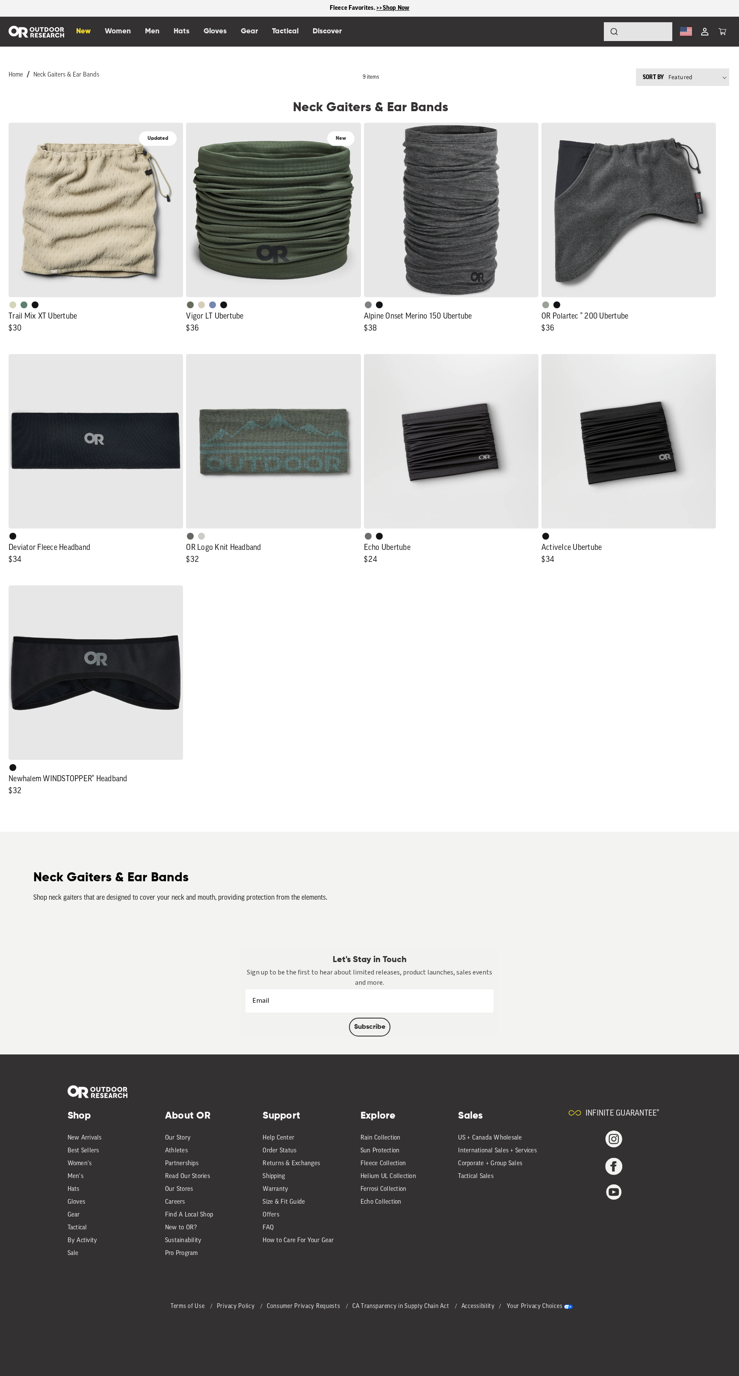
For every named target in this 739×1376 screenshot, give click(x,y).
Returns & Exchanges (291, 1163)
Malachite (24, 304)
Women (118, 31)
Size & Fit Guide (284, 1202)
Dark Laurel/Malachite (190, 536)
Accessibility (478, 1306)
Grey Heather (545, 304)
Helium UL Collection (388, 1176)
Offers (271, 1215)
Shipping (274, 1176)
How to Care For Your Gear (298, 1240)
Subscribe (369, 1027)
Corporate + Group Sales (490, 1163)
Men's (75, 1176)
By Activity (83, 1240)
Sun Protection (380, 1151)
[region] (369, 8)
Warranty (275, 1189)
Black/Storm (201, 536)
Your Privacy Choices (534, 1306)
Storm (368, 536)
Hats (74, 1189)
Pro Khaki (12, 304)
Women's (80, 1163)
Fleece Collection (383, 1163)
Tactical (77, 1228)
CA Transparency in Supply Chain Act (401, 1306)
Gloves (77, 1202)
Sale (73, 1253)
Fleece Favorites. (353, 8)
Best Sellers (83, 1151)
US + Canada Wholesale (490, 1138)
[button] (722, 31)
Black (35, 304)
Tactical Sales (476, 1176)
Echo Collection (381, 1202)
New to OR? (181, 1228)
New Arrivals (85, 1138)
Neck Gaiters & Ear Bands (66, 75)
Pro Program (181, 1253)
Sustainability (183, 1240)
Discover (327, 31)
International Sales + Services (497, 1151)
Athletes (176, 1151)
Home (16, 75)
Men (152, 31)
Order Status (279, 1151)
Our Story (178, 1138)
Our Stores (179, 1189)
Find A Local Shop (189, 1215)
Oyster (201, 304)
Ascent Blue (212, 304)
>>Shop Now (393, 8)
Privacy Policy (237, 1306)
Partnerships (181, 1163)
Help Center (278, 1138)
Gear (74, 1215)
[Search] (590, 31)
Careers (175, 1202)
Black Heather (368, 304)
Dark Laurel (190, 304)
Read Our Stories (187, 1176)
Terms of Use (188, 1306)
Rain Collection (381, 1138)
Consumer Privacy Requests (304, 1306)
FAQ (268, 1228)
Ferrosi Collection (384, 1189)
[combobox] (638, 31)
